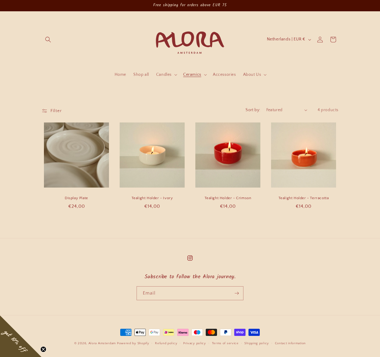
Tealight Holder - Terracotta (303, 198)
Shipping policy (256, 343)
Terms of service (225, 343)
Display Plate (76, 198)
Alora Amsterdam (102, 343)
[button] (48, 39)
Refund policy (166, 343)
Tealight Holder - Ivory (152, 198)
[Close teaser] (43, 349)
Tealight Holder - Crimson (228, 198)
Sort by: (253, 110)
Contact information (290, 343)
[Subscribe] (236, 293)
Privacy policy (194, 343)
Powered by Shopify (133, 343)
